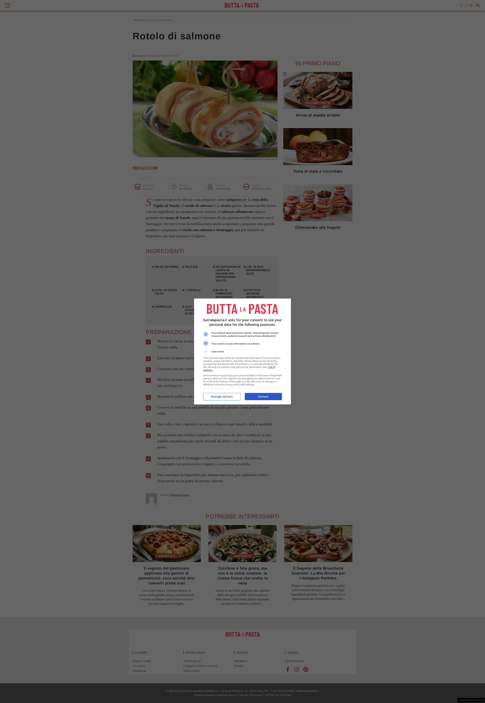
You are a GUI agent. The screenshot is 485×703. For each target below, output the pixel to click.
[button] (242, 351)
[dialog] (242, 351)
